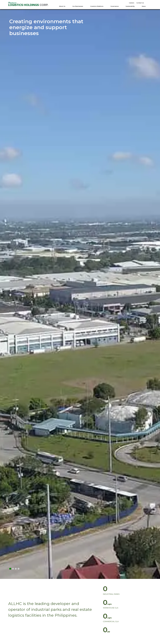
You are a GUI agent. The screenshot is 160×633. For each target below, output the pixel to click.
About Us (62, 6)
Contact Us (140, 3)
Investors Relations (96, 6)
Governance (114, 6)
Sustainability (130, 6)
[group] (130, 590)
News (144, 6)
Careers (131, 3)
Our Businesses (77, 6)
